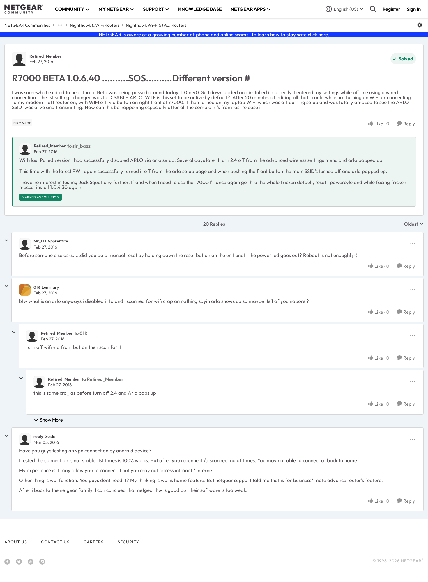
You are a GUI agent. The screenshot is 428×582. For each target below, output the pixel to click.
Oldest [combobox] (414, 224)
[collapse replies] (6, 240)
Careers (94, 541)
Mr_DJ (39, 241)
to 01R (80, 333)
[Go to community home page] (23, 9)
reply (38, 436)
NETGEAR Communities (27, 25)
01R (36, 287)
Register (391, 9)
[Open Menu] (419, 25)
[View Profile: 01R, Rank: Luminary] (25, 290)
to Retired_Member (102, 379)
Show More (51, 420)
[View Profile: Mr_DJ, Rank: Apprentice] (25, 244)
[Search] (372, 9)
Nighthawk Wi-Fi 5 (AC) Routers (156, 25)
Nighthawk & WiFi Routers (94, 25)
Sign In (414, 9)
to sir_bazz (79, 146)
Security (128, 541)
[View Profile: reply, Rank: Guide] (25, 439)
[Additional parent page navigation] (59, 25)
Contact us (55, 541)
